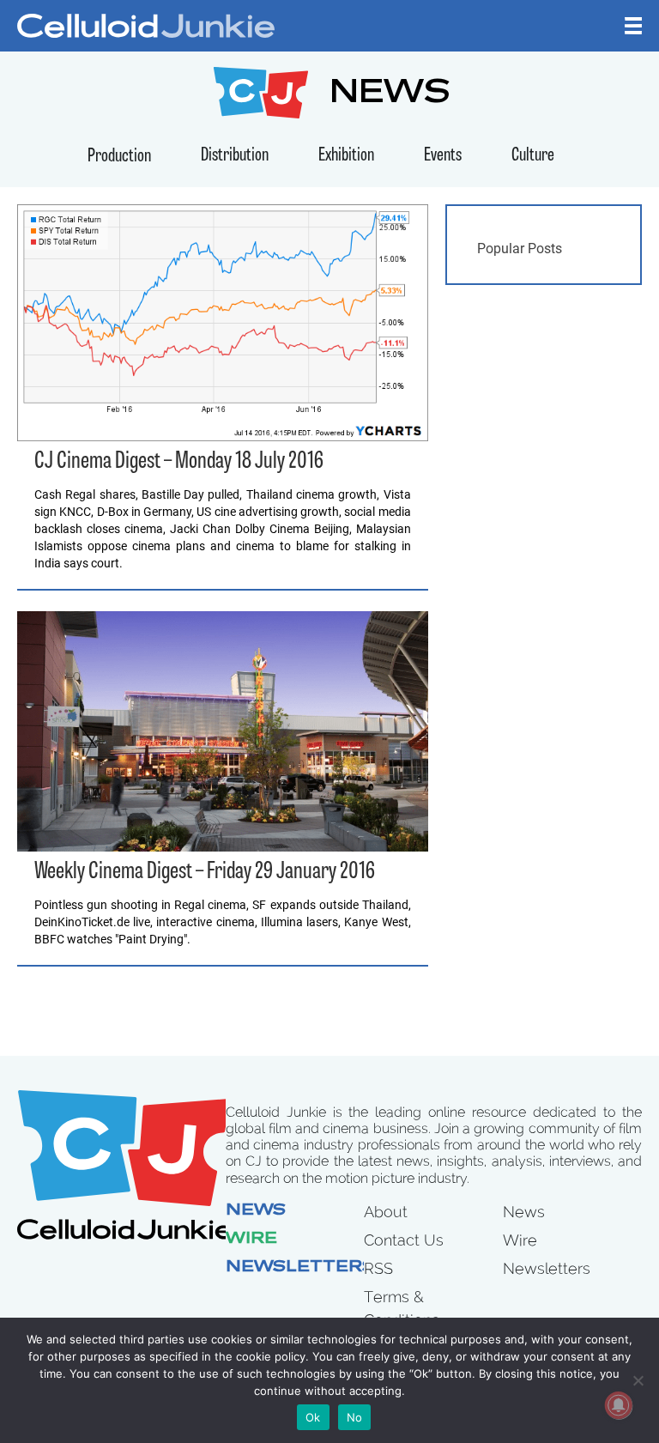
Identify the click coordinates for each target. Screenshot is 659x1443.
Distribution (235, 156)
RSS (378, 1268)
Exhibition (346, 156)
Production (119, 156)
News (256, 1211)
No (355, 1417)
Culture (532, 156)
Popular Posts (519, 248)
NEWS (390, 94)
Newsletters (300, 1267)
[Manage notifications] (618, 1405)
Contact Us (404, 1240)
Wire (251, 1239)
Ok (313, 1417)
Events (443, 156)
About (386, 1212)
